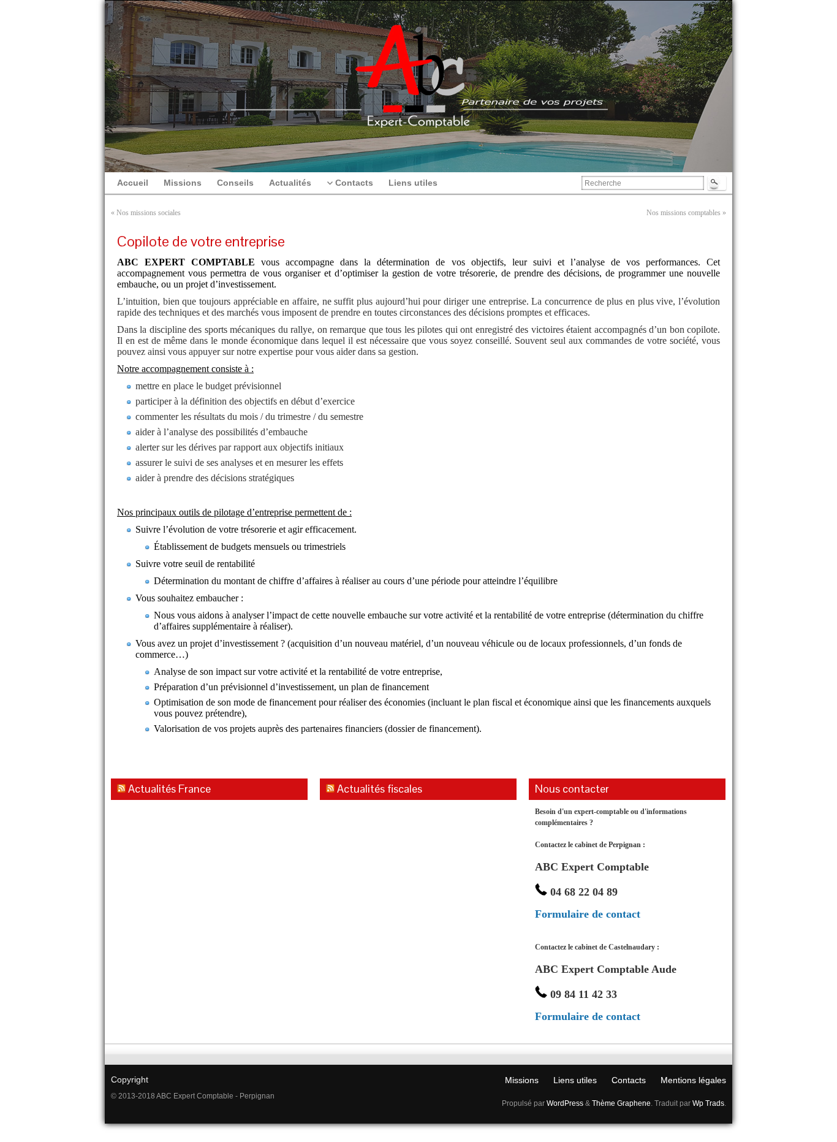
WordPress (565, 1103)
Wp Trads (708, 1103)
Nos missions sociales (148, 212)
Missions (522, 1080)
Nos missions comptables (683, 212)
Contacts (629, 1080)
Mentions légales (693, 1080)
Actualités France (169, 789)
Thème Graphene (621, 1103)
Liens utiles (575, 1080)
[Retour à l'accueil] (418, 61)
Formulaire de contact (587, 914)
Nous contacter (572, 789)
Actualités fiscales (379, 789)
